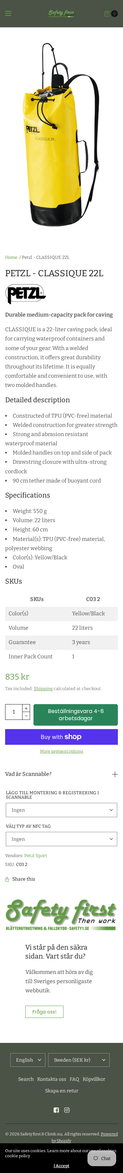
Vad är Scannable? (28, 774)
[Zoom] (61, 137)
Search (26, 1079)
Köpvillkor (94, 1079)
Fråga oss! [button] (44, 1011)
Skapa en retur (61, 1091)
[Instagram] (67, 1110)
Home (11, 257)
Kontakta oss (51, 1079)
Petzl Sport (35, 855)
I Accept (61, 1166)
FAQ (74, 1079)
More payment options (61, 751)
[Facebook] (56, 1110)
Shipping (43, 688)
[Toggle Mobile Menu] (12, 13)
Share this (23, 879)
